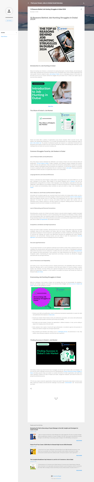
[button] (81, 9)
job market (68, 168)
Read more (79, 440)
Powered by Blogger (57, 476)
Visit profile (9, 20)
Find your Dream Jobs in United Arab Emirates (47, 3)
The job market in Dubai (42, 163)
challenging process (62, 331)
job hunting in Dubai (54, 74)
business (73, 181)
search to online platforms (76, 196)
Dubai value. (52, 314)
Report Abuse (4, 36)
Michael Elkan (59, 478)
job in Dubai (40, 271)
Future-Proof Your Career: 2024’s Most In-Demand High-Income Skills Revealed (51, 444)
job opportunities (44, 219)
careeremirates (68, 382)
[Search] (84, 3)
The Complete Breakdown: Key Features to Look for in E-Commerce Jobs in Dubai (51, 459)
